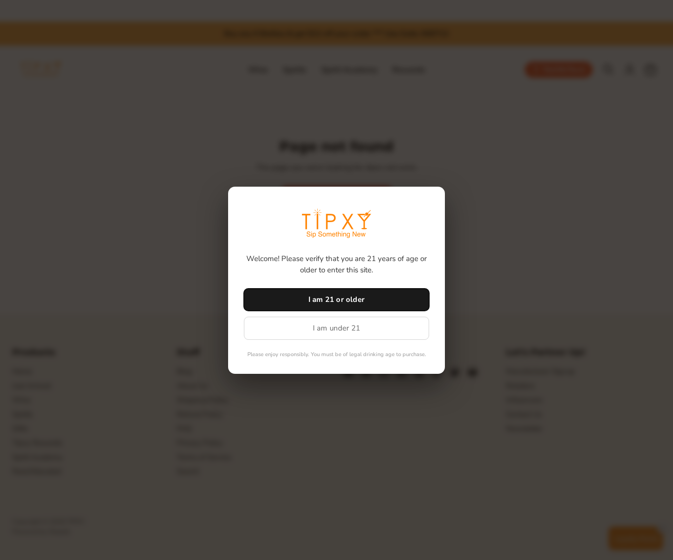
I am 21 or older (336, 299)
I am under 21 (337, 328)
